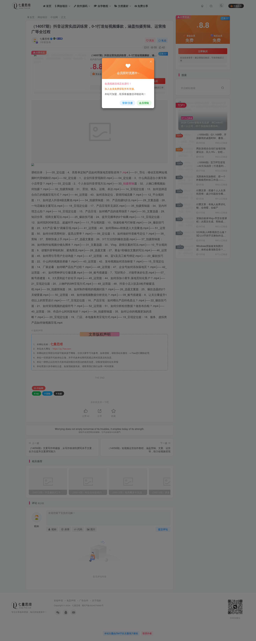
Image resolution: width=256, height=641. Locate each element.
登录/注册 (127, 103)
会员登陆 (144, 103)
